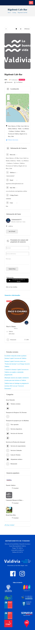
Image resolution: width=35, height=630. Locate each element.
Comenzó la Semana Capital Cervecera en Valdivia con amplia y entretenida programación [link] (16, 372)
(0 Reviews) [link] (15, 79)
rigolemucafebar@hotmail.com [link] (14, 183)
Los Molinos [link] (19, 82)
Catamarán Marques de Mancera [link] (15, 500)
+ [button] (8, 96)
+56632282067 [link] (10, 176)
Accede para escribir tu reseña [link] (18, 280)
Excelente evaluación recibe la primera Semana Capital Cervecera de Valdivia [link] (15, 357)
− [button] (8, 99)
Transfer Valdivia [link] (10, 485)
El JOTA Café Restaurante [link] (15, 326)
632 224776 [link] (20, 552)
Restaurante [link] (9, 82)
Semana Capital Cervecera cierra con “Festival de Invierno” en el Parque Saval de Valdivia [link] (17, 364)
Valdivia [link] (11, 331)
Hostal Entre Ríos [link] (11, 515)
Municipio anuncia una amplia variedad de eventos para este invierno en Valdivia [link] (17, 379)
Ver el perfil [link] (12, 231)
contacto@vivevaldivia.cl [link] (17, 550)
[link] (31, 2)
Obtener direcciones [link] (13, 140)
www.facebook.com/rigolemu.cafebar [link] (16, 191)
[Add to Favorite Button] (16, 29)
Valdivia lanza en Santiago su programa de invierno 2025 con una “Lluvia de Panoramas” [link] (17, 386)
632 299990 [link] (12, 333)
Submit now (12, 269)
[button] (6, 323)
